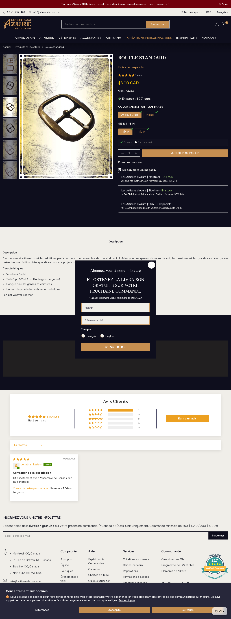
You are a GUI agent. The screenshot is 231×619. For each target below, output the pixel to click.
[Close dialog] (151, 265)
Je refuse (188, 610)
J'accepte (114, 610)
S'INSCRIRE (115, 347)
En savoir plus (127, 600)
